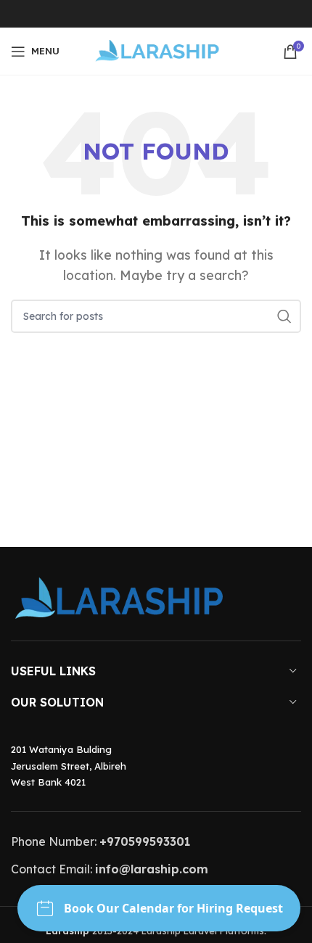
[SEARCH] (284, 316)
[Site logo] (156, 50)
